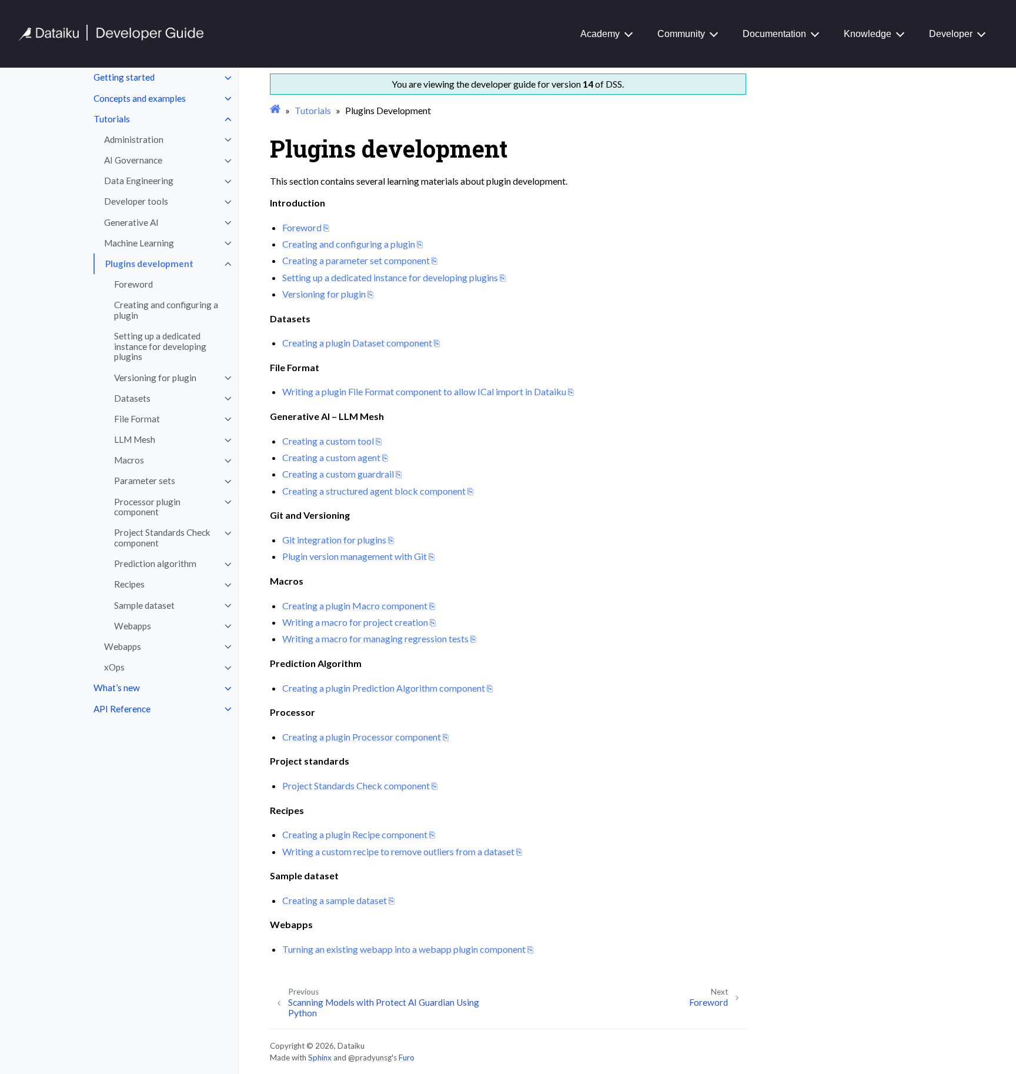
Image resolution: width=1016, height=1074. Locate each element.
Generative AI (131, 222)
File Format (137, 418)
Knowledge (867, 34)
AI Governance (133, 160)
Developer (950, 34)
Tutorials (111, 119)
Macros (129, 460)
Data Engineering (138, 181)
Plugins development (149, 263)
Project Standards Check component (162, 538)
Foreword (133, 284)
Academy (600, 34)
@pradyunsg (370, 1057)
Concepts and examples (139, 98)
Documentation (774, 34)
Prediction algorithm (155, 564)
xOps (114, 667)
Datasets (132, 398)
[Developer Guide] (111, 37)
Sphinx (320, 1057)
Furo (407, 1057)
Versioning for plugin (155, 377)
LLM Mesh (134, 440)
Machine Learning (139, 243)
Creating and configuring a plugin (166, 310)
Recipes (129, 584)
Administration (133, 139)
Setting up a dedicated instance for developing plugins (160, 346)
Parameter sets (144, 481)
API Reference (122, 708)
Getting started (124, 77)
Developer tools (136, 201)
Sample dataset (144, 605)
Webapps (132, 626)
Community (681, 34)
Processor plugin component (147, 507)
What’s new (116, 688)
